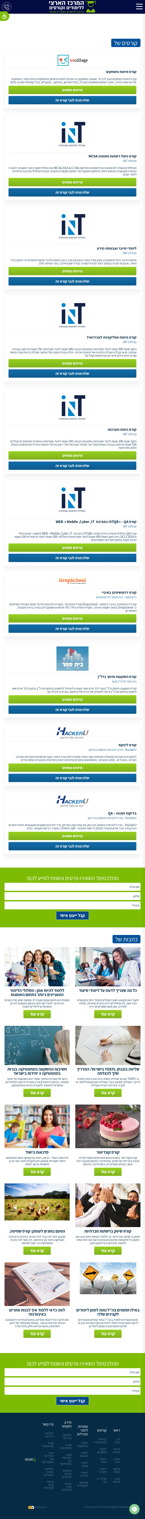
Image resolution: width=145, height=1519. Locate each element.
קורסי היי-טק (101, 1480)
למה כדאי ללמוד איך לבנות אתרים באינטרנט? (37, 1312)
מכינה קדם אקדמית (67, 1487)
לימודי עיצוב (84, 1464)
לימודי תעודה (103, 1470)
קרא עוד (108, 1014)
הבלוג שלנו (116, 1460)
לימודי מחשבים (102, 1450)
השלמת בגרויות (67, 1436)
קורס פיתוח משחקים (121, 71)
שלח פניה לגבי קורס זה (72, 100)
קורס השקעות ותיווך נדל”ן (117, 676)
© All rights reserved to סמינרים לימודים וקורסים (108, 1507)
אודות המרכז (116, 1450)
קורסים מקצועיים (82, 1484)
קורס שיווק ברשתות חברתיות (107, 1231)
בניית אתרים (40, 1507)
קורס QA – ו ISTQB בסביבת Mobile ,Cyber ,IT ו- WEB (96, 521)
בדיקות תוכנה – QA (122, 813)
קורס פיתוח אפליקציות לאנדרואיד (111, 337)
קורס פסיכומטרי (65, 1446)
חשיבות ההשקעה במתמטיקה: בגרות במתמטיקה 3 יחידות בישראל (37, 1071)
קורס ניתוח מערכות (122, 429)
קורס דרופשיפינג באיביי (119, 592)
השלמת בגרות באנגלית (67, 1474)
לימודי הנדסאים (83, 1444)
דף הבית (117, 1440)
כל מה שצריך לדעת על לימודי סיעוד (108, 990)
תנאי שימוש (116, 1480)
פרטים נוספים (72, 89)
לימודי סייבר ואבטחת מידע (117, 248)
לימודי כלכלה (84, 1474)
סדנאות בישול (37, 1152)
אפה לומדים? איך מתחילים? (66, 1459)
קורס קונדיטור (108, 1152)
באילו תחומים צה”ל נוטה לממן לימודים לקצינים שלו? (108, 1312)
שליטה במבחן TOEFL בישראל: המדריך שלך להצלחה (108, 1071)
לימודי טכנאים (83, 1454)
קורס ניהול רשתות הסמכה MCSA (113, 156)
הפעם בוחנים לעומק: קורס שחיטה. (37, 1231)
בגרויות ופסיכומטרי (100, 1440)
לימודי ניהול (103, 1460)
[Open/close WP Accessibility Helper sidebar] (4, 16)
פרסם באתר (116, 1470)
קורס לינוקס (128, 744)
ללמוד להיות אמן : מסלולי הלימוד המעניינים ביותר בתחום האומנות (37, 992)
